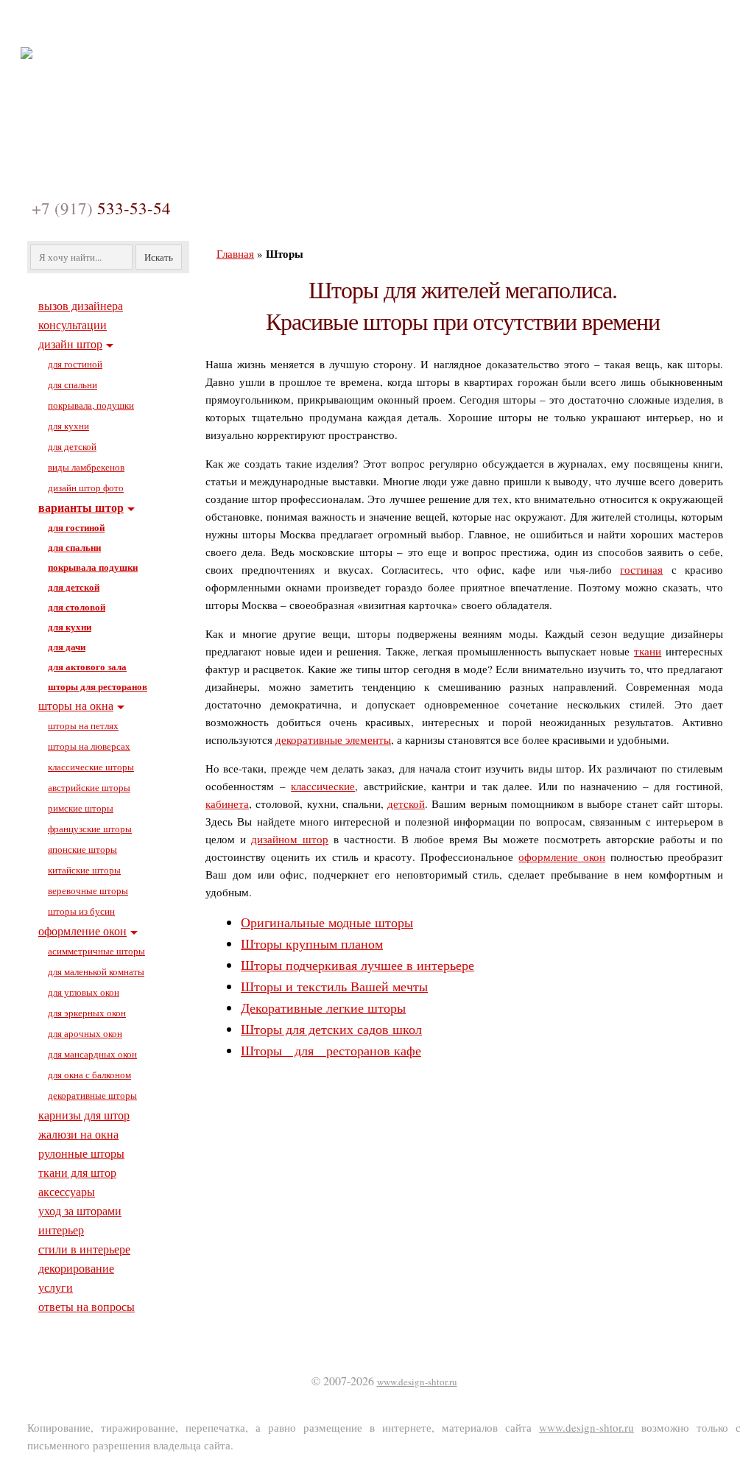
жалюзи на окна (78, 1134)
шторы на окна (75, 705)
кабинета (227, 803)
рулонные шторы (81, 1153)
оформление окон (561, 856)
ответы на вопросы (86, 1306)
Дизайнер (158, 24)
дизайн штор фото (86, 487)
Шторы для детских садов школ (331, 1029)
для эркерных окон (87, 1012)
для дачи (66, 646)
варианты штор (81, 507)
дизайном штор (289, 838)
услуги (55, 1287)
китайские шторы (84, 869)
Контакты (580, 24)
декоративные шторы (92, 1095)
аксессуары (66, 1191)
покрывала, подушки (91, 405)
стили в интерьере (84, 1248)
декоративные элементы (333, 739)
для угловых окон (83, 992)
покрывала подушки (93, 567)
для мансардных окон (92, 1054)
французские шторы (90, 828)
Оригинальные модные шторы (327, 922)
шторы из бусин (81, 911)
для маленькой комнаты (96, 971)
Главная (77, 24)
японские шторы (82, 849)
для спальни (72, 384)
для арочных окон (85, 1033)
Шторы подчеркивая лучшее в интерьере (357, 965)
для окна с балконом (89, 1074)
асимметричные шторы (96, 950)
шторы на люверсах (89, 746)
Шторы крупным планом (312, 943)
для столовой (76, 606)
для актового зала (87, 666)
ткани (647, 651)
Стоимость (491, 24)
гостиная (641, 569)
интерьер (61, 1229)
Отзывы (407, 24)
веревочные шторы (88, 890)
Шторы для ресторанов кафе (331, 1050)
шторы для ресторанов (97, 686)
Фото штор (248, 24)
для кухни (68, 425)
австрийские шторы (89, 787)
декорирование (76, 1268)
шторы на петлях (83, 725)
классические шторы (91, 766)
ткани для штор (77, 1172)
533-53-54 (101, 208)
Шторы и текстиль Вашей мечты (334, 986)
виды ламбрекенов (86, 467)
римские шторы (80, 808)
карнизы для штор (84, 1114)
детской (406, 803)
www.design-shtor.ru (417, 1381)
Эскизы (332, 24)
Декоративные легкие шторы (323, 1007)
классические (323, 785)
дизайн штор (70, 343)
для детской (72, 446)
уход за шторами (79, 1210)
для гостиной (75, 363)
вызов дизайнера (80, 305)
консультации (72, 324)
